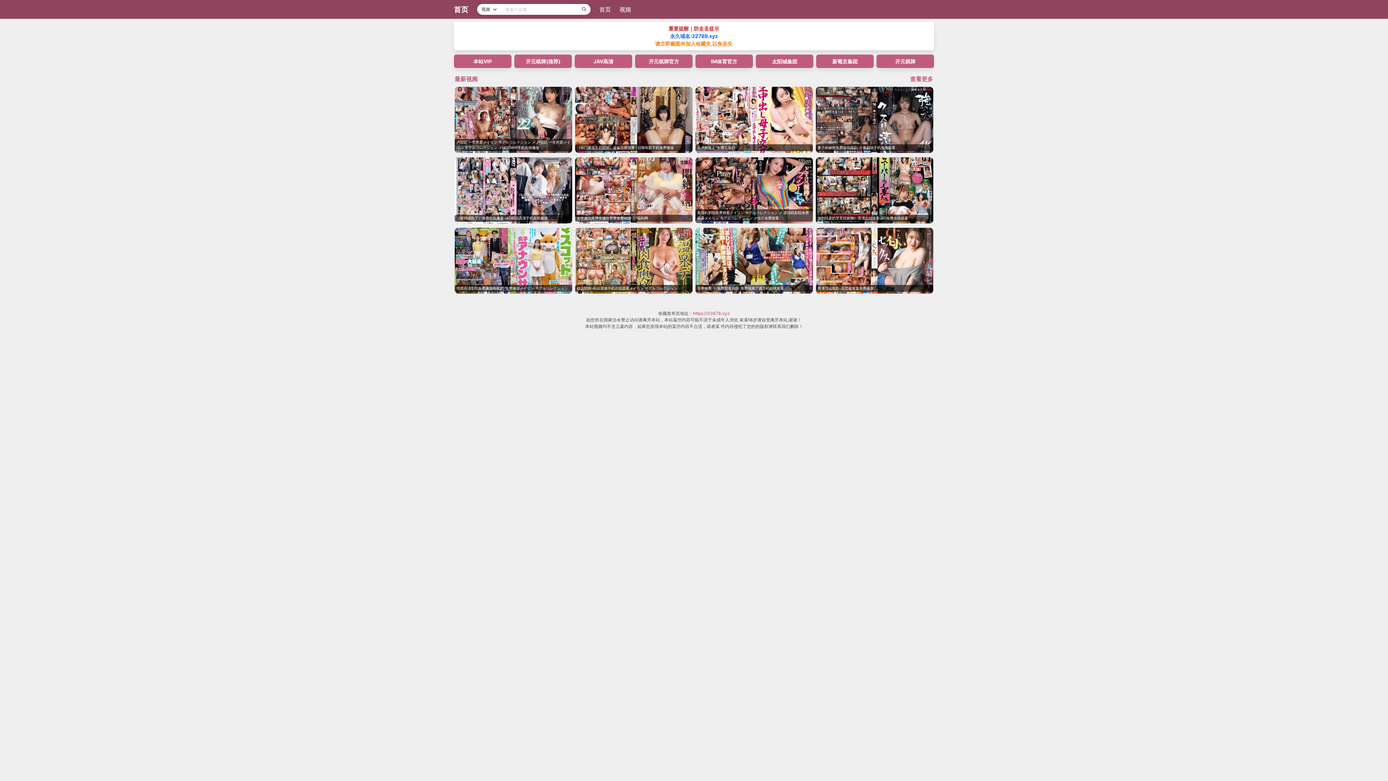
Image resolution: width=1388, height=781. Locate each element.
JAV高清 (603, 61)
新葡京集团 (845, 61)
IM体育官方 (724, 61)
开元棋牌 (905, 61)
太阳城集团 (784, 61)
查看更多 (921, 78)
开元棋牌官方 (664, 61)
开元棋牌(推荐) (543, 61)
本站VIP (483, 61)
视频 (625, 9)
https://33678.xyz (711, 313)
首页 (605, 9)
